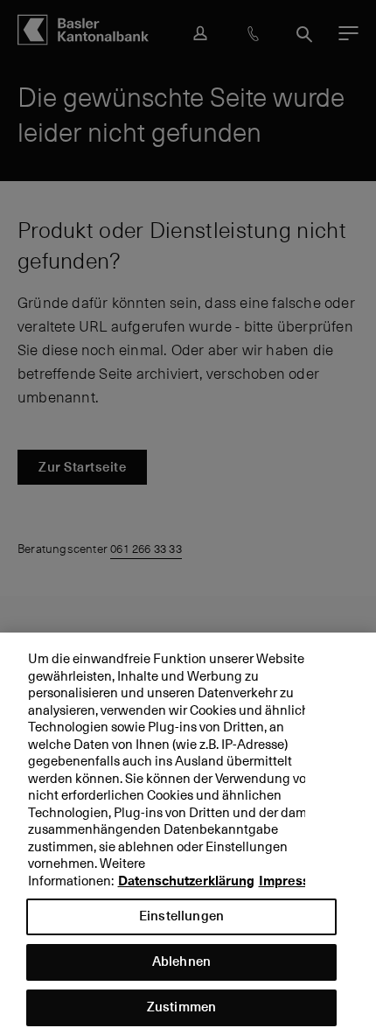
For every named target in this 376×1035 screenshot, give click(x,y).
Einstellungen (181, 915)
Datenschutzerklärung (186, 881)
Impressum (294, 881)
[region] (188, 834)
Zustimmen (181, 1006)
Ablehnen (181, 961)
